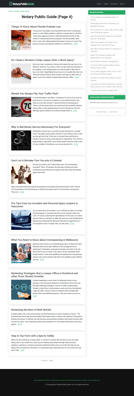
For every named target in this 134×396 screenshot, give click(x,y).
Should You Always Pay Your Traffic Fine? (34, 93)
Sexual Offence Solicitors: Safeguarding (104, 61)
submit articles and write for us (106, 102)
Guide (106, 4)
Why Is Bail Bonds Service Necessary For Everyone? (41, 127)
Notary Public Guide (22, 11)
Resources (78, 380)
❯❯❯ (76, 44)
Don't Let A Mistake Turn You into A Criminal (36, 160)
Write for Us (88, 380)
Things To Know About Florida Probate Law (36, 26)
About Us (96, 380)
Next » (51, 360)
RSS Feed (113, 112)
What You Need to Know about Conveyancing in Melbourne (44, 239)
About (122, 4)
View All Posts (102, 112)
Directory (114, 4)
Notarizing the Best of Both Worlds (31, 309)
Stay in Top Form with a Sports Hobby (32, 335)
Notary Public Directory (64, 380)
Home (99, 4)
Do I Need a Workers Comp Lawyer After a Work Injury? (42, 60)
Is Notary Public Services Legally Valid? (104, 90)
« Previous (44, 360)
